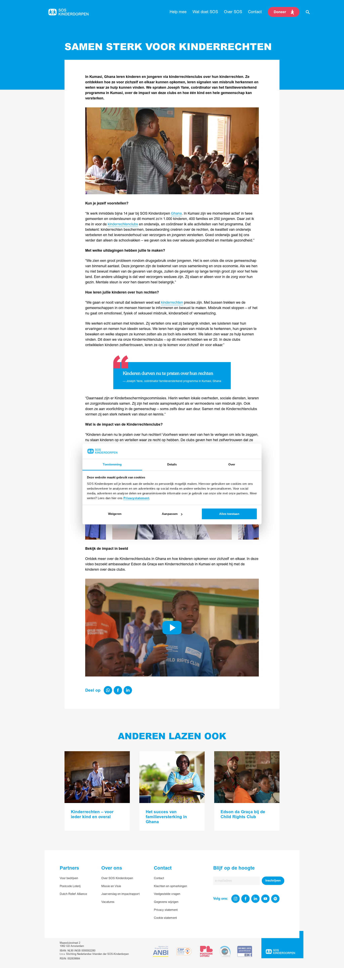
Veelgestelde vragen (167, 894)
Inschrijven (273, 881)
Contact (159, 878)
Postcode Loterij (70, 886)
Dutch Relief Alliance (73, 894)
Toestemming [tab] (112, 464)
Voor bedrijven (69, 878)
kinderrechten (172, 302)
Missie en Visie (111, 886)
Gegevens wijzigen (166, 902)
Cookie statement (165, 918)
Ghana (176, 213)
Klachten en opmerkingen (170, 886)
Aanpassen (170, 513)
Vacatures (107, 902)
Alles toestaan (229, 513)
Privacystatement (136, 498)
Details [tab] (172, 464)
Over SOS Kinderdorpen (117, 878)
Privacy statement (166, 910)
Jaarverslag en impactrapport (120, 894)
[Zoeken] (308, 12)
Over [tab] (231, 464)
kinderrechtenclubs (123, 224)
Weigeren (114, 513)
